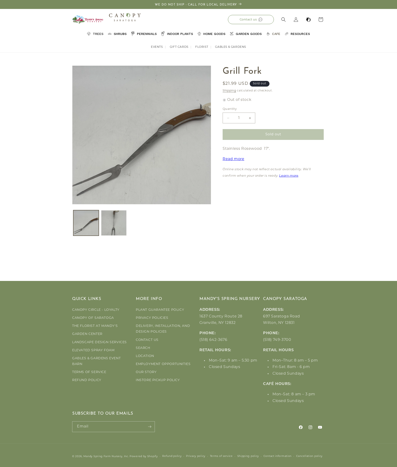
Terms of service (221, 456)
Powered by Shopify (144, 456)
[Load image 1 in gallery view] (86, 223)
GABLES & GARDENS (230, 47)
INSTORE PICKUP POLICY (158, 380)
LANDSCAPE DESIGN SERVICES (99, 342)
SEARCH (143, 348)
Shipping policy (248, 456)
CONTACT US (147, 340)
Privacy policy (195, 456)
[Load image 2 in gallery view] (114, 223)
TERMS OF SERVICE (89, 372)
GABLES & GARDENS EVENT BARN (96, 361)
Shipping (229, 90)
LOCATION (145, 356)
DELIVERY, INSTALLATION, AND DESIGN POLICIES (163, 329)
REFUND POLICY (86, 380)
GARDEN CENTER (87, 334)
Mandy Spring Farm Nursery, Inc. (106, 456)
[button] (283, 19)
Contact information (278, 456)
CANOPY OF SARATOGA (93, 318)
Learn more (288, 175)
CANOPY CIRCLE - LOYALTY (95, 310)
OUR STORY (146, 372)
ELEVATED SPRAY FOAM (93, 350)
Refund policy (171, 456)
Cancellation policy (309, 456)
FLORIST (201, 47)
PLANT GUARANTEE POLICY (160, 310)
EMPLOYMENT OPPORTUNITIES (163, 364)
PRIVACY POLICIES (152, 318)
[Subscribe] (150, 426)
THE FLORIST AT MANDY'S (95, 326)
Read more (233, 159)
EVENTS (157, 47)
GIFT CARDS (179, 47)
